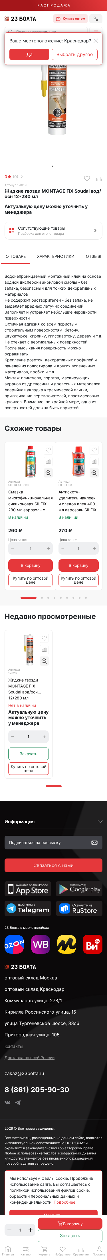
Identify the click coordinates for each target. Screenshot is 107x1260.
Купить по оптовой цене (30, 580)
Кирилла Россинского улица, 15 (40, 1012)
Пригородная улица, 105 (32, 1034)
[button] (95, 32)
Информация (20, 821)
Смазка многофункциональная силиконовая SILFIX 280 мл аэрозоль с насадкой (30, 501)
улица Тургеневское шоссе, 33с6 (42, 1023)
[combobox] (46, 32)
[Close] (95, 40)
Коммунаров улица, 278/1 (33, 1000)
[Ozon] (14, 944)
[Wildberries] (40, 944)
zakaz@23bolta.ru (24, 1073)
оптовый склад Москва (31, 978)
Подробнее (64, 1202)
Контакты (14, 1046)
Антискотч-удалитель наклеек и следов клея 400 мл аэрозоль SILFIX (77, 500)
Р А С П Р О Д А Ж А (53, 5)
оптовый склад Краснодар (34, 989)
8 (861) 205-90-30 (37, 1090)
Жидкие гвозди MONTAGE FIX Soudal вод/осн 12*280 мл (23, 689)
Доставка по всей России (29, 1057)
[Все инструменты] (92, 944)
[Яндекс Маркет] (66, 944)
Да (30, 54)
